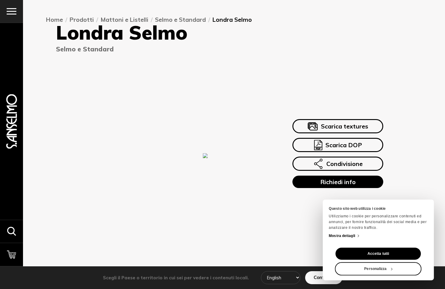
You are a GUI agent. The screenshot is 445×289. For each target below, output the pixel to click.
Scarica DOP (343, 145)
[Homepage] (11, 121)
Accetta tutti (378, 254)
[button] (11, 231)
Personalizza (375, 269)
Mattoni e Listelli (125, 19)
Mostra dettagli (342, 236)
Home (54, 19)
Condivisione (344, 163)
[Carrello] (11, 254)
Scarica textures (344, 126)
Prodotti (82, 19)
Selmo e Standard (180, 19)
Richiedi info (338, 181)
